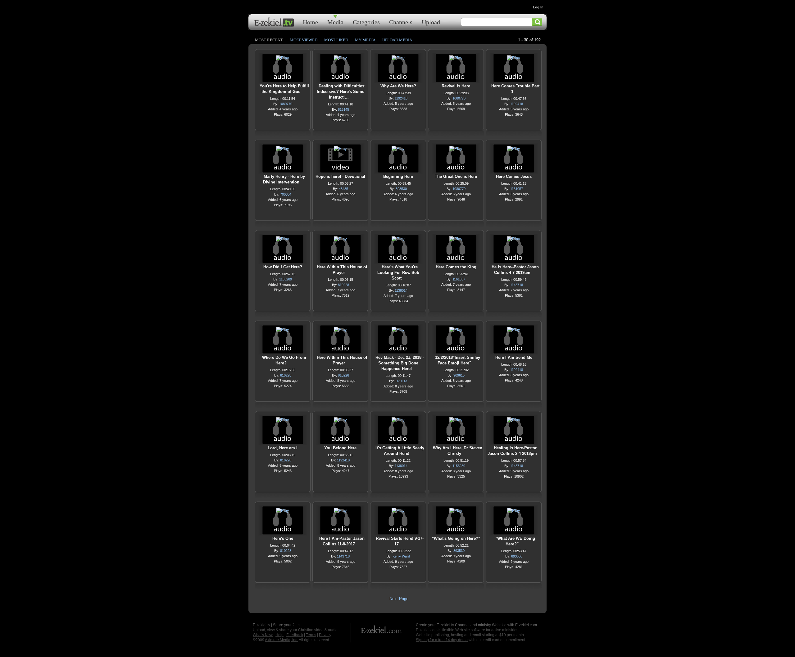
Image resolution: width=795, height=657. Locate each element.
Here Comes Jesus (514, 176)
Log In (538, 7)
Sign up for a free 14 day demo (442, 640)
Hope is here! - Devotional (340, 176)
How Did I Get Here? (282, 267)
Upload (431, 22)
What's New (263, 635)
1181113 (401, 381)
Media (335, 22)
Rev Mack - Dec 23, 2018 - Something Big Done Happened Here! (399, 363)
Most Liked (336, 40)
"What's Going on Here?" (456, 538)
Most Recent (269, 40)
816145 (343, 109)
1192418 (401, 98)
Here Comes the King (456, 267)
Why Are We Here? (398, 86)
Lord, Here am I (283, 448)
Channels (400, 22)
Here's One (282, 538)
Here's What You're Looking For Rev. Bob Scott (398, 272)
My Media (365, 40)
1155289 (285, 279)
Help (279, 635)
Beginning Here (398, 176)
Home (310, 22)
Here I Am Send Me (513, 357)
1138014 (401, 290)
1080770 (285, 104)
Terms (311, 635)
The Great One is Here (456, 176)
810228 (343, 285)
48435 (343, 189)
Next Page (398, 598)
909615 (459, 375)
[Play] (282, 59)
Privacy (325, 635)
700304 (285, 194)
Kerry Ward (401, 556)
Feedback (294, 635)
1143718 (516, 285)
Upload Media (397, 40)
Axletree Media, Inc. (281, 640)
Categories (366, 22)
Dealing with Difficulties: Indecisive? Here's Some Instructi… (341, 91)
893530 (401, 189)
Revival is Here (456, 86)
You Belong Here (340, 448)
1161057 (516, 189)
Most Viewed (303, 40)
